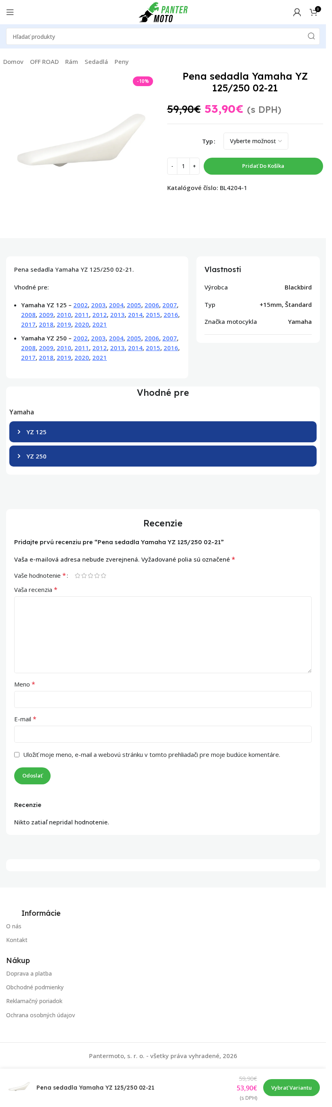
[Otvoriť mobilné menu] (10, 12)
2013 (117, 315)
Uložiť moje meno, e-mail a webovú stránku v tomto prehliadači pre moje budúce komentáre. (151, 754)
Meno (24, 684)
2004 (116, 305)
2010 (64, 315)
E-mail (25, 718)
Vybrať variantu (291, 1087)
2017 (28, 324)
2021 (99, 324)
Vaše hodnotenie (40, 575)
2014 (135, 315)
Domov (13, 61)
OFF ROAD (44, 61)
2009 (46, 315)
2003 (98, 305)
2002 (80, 305)
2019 (64, 324)
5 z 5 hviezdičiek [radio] (103, 576)
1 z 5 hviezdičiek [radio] (77, 576)
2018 (46, 324)
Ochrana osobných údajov (40, 1015)
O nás (13, 926)
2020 (81, 324)
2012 (99, 315)
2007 (169, 305)
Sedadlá (96, 61)
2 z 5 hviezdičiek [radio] (84, 576)
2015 (153, 315)
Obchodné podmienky (35, 987)
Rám (71, 61)
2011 (81, 315)
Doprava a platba (29, 973)
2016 (171, 315)
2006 (152, 305)
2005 (134, 305)
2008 (28, 315)
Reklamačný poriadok (34, 1001)
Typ (207, 141)
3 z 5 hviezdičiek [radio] (90, 576)
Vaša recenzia (35, 589)
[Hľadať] (311, 36)
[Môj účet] (297, 12)
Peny (122, 61)
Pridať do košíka (263, 165)
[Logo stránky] (163, 11)
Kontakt (17, 940)
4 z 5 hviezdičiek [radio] (97, 576)
